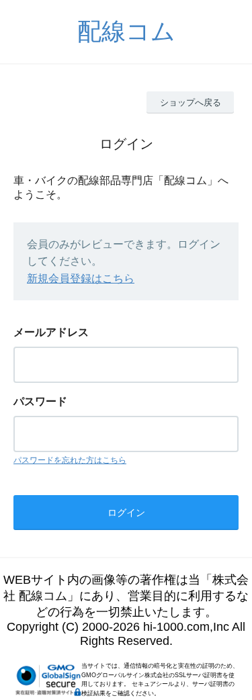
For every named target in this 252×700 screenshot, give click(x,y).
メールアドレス (51, 332)
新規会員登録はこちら (80, 278)
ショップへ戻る (190, 102)
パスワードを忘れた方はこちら (69, 460)
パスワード (40, 401)
